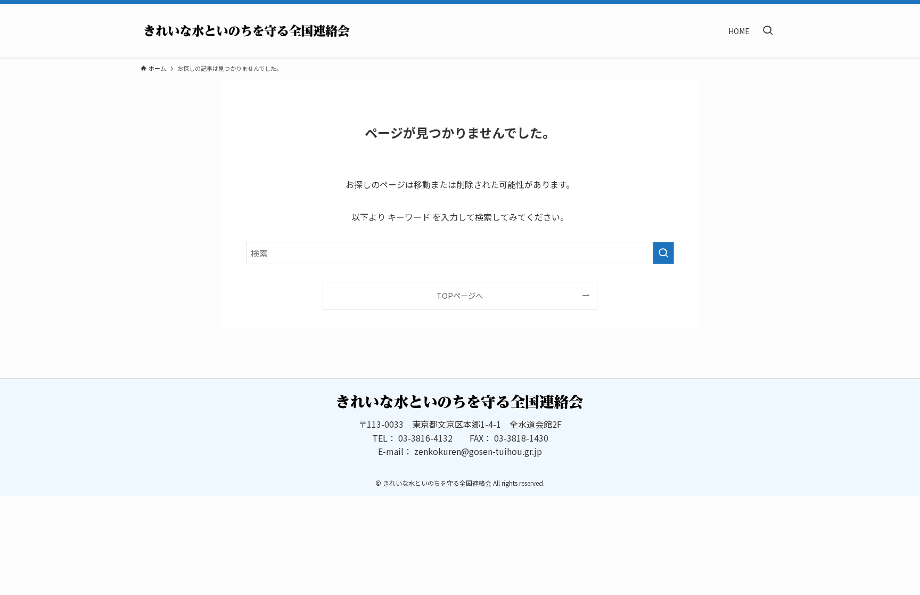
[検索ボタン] (767, 31)
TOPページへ (460, 295)
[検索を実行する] (663, 253)
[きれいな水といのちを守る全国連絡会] (247, 31)
